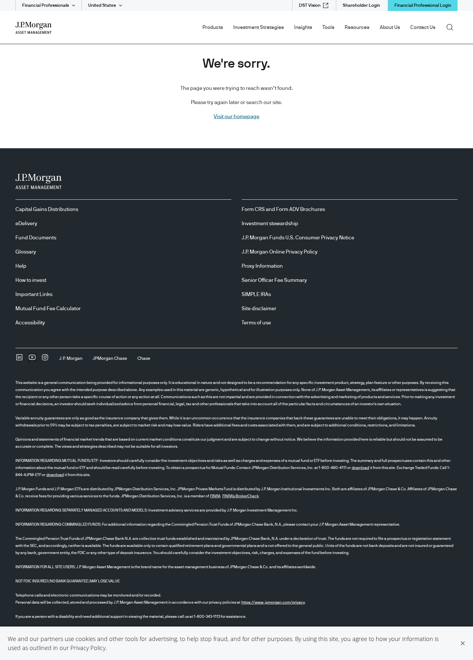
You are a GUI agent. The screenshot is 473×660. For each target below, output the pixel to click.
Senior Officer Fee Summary (274, 280)
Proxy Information (262, 266)
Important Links (33, 294)
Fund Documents (35, 237)
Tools (328, 27)
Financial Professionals (45, 5)
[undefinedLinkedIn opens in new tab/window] (19, 359)
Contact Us (422, 27)
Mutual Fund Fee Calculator (48, 308)
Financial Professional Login (422, 5)
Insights (303, 27)
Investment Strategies (258, 27)
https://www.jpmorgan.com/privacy (273, 602)
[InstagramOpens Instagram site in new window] (45, 359)
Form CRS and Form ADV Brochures (283, 209)
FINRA (215, 496)
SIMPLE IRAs (256, 294)
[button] (462, 643)
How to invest (30, 280)
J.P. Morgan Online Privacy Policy (280, 251)
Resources (357, 27)
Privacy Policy (88, 648)
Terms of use (256, 322)
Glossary (25, 251)
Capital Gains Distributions (46, 209)
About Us (390, 27)
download (360, 468)
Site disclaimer (259, 308)
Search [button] (452, 27)
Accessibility (30, 322)
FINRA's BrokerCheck (240, 496)
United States (102, 5)
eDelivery (26, 223)
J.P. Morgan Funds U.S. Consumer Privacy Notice (298, 237)
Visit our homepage (236, 116)
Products (212, 27)
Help (20, 266)
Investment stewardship (270, 223)
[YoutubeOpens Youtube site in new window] (32, 359)
